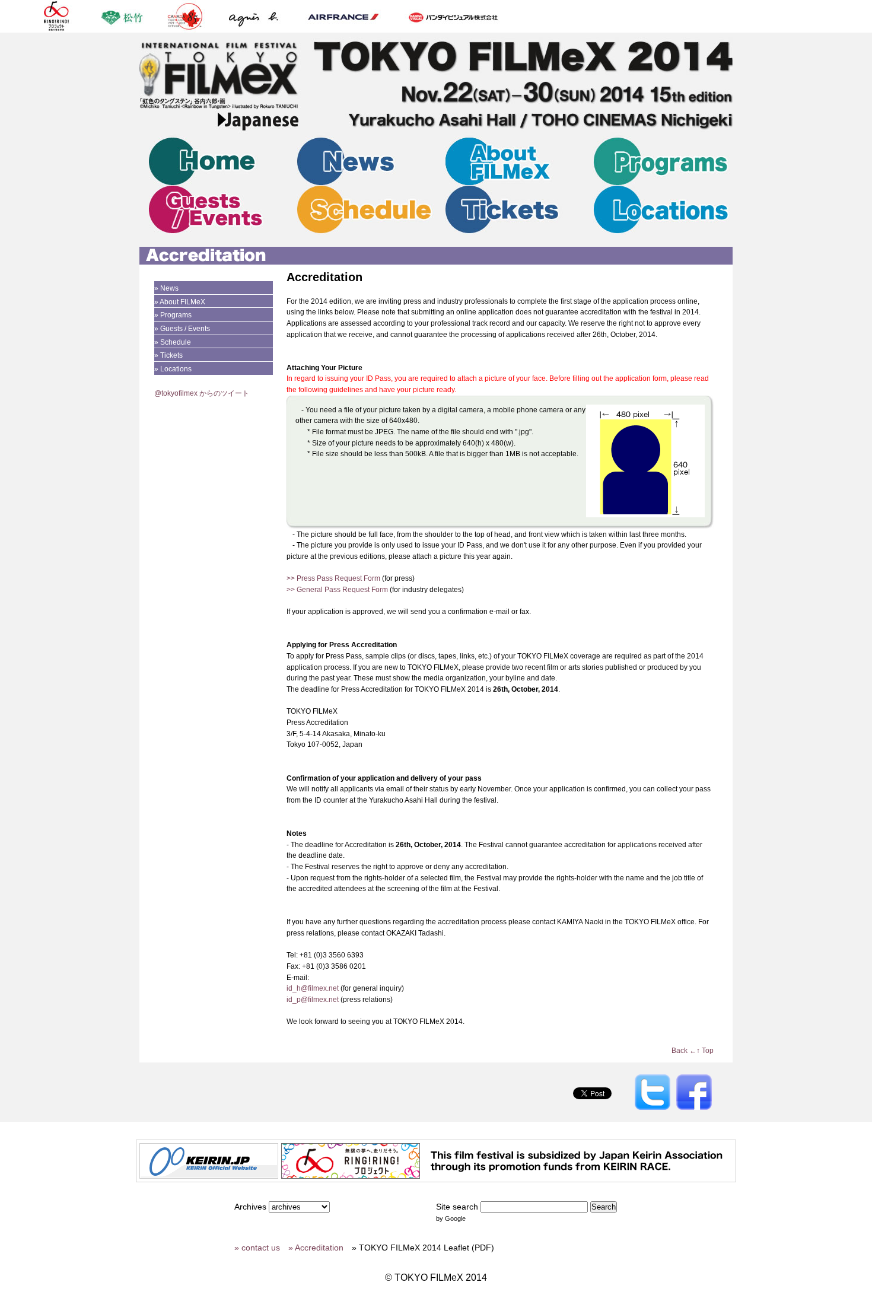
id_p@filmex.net (313, 999)
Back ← (683, 1050)
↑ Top (705, 1050)
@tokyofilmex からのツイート (201, 393)
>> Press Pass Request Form (333, 578)
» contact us (257, 1247)
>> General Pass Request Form (337, 590)
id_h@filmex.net (313, 988)
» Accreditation (315, 1247)
